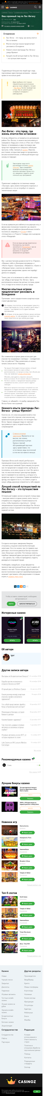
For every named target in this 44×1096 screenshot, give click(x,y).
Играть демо (28, 832)
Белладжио (26, 247)
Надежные (5, 991)
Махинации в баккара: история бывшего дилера (13, 713)
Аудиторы (27, 1009)
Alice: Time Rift (25, 944)
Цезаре (23, 232)
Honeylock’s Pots (25, 837)
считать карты (9, 316)
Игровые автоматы (8, 994)
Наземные (28, 994)
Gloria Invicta (24, 826)
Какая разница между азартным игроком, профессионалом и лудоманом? (13, 696)
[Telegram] (24, 586)
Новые (4, 976)
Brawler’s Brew (25, 861)
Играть (12, 640)
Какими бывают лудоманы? (11, 720)
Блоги (26, 1016)
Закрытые (5, 983)
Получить (30, 798)
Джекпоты (5, 987)
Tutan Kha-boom (25, 932)
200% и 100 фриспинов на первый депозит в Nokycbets (29, 803)
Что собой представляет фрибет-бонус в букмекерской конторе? (14, 705)
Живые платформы (31, 987)
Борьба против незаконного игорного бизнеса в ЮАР (12, 682)
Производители (30, 976)
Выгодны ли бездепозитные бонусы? (15, 676)
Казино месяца (29, 998)
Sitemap (27, 1067)
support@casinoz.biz (35, 3)
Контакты (27, 1057)
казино (25, 150)
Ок (37, 1091)
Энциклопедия (7, 1026)
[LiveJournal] (15, 586)
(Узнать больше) (10, 1093)
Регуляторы (28, 1005)
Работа (4, 1038)
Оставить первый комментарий (14, 26)
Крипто (26, 983)
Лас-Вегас (17, 88)
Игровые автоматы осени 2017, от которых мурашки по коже (14, 736)
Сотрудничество (7, 1035)
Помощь (27, 1054)
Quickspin (22, 828)
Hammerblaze (24, 849)
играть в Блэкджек (24, 374)
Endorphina (23, 899)
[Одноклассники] (21, 586)
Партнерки (6, 1042)
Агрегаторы (28, 991)
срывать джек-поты (15, 576)
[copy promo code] (38, 636)
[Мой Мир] (18, 586)
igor (14, 19)
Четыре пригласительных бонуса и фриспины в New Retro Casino (28, 789)
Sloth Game (23, 897)
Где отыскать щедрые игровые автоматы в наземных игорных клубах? (13, 727)
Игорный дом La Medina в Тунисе (14, 689)
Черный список (7, 980)
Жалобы (27, 1020)
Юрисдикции (28, 1002)
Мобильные (28, 1012)
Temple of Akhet (25, 873)
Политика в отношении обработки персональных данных (32, 1047)
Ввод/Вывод (28, 980)
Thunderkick (23, 851)
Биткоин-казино (8, 1022)
